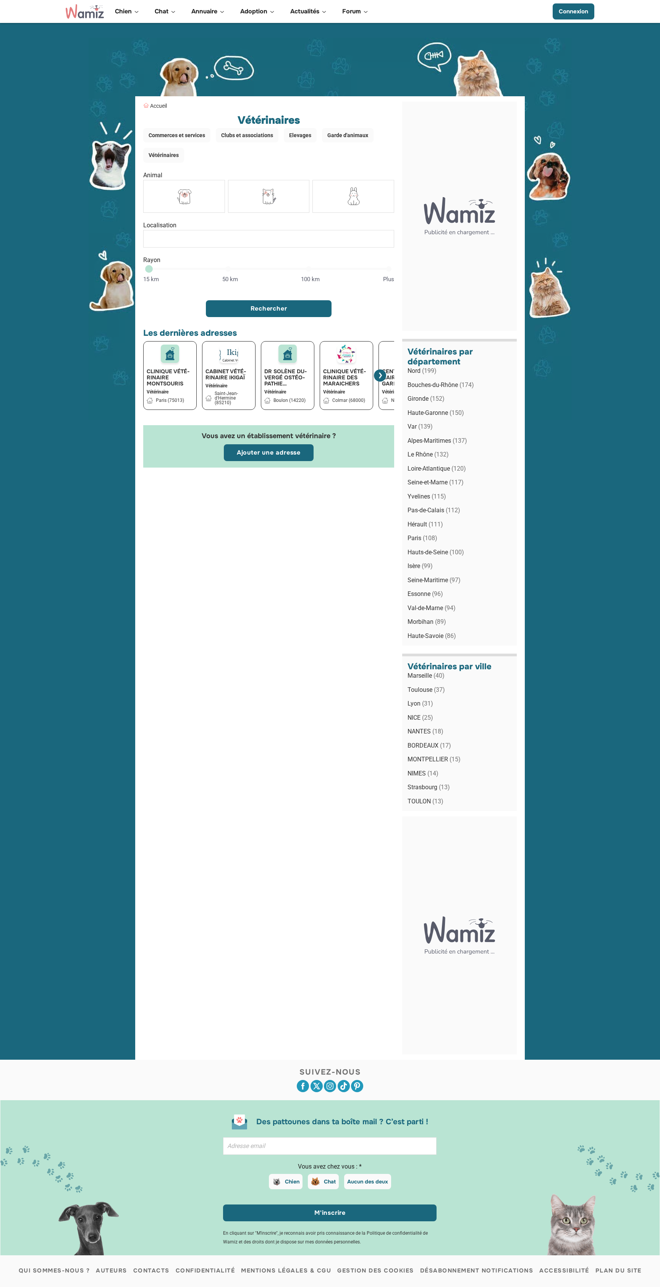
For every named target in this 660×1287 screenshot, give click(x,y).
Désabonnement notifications (477, 1270)
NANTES (425, 731)
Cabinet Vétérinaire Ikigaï (225, 374)
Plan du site (618, 1270)
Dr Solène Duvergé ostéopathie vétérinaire (285, 377)
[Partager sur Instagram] (330, 1086)
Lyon (420, 703)
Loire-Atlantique (437, 468)
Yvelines (427, 496)
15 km (151, 279)
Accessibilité (564, 1270)
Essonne (425, 593)
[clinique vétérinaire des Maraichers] (346, 354)
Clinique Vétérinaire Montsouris (168, 377)
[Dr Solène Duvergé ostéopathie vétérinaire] (287, 354)
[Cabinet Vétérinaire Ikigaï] (228, 354)
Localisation (159, 225)
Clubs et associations (247, 135)
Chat (330, 1181)
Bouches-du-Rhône (441, 385)
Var (420, 426)
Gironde (426, 398)
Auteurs (111, 1270)
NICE (420, 717)
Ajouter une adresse (269, 452)
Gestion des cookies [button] (375, 1270)
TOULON (425, 801)
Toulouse (426, 689)
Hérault (425, 524)
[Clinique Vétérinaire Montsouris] (170, 354)
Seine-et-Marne (436, 482)
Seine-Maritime (434, 580)
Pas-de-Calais (434, 510)
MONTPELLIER (434, 759)
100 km (310, 279)
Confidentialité (205, 1270)
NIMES (423, 773)
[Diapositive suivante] (380, 375)
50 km (230, 279)
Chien (292, 1181)
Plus (388, 279)
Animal (152, 175)
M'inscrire (330, 1213)
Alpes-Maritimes (437, 440)
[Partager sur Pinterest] (357, 1086)
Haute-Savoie (432, 635)
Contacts (151, 1270)
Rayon (151, 260)
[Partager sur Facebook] (303, 1086)
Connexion (573, 11)
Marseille (426, 675)
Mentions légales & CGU (286, 1270)
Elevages (300, 135)
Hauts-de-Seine (436, 552)
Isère (420, 566)
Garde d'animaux (347, 135)
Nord (422, 370)
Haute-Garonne (436, 412)
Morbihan (427, 621)
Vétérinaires (164, 155)
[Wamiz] (85, 11)
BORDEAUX (429, 745)
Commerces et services (177, 135)
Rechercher (269, 308)
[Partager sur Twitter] (317, 1086)
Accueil (158, 106)
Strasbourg (429, 787)
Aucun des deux (367, 1181)
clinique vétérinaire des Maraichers (344, 377)
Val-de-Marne (432, 608)
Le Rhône (428, 454)
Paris (422, 538)
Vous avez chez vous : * (330, 1166)
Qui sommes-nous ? (54, 1270)
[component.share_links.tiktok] (344, 1086)
